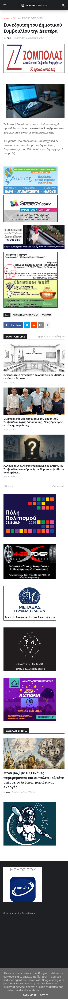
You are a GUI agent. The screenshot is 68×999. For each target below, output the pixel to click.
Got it (44, 995)
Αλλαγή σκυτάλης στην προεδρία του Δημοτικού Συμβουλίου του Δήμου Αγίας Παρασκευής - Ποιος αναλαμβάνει (33, 469)
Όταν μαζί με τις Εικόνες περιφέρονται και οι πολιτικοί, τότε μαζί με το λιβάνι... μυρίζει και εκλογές (33, 780)
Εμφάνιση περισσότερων (51, 336)
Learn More (28, 995)
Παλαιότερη (56, 486)
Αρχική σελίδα (10, 18)
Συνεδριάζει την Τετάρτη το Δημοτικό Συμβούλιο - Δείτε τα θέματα (33, 376)
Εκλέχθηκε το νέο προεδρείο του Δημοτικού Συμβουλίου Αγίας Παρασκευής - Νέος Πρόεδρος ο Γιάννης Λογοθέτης (33, 422)
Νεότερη (9, 486)
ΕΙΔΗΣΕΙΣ (46, 315)
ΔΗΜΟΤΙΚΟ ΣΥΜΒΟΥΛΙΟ (31, 18)
